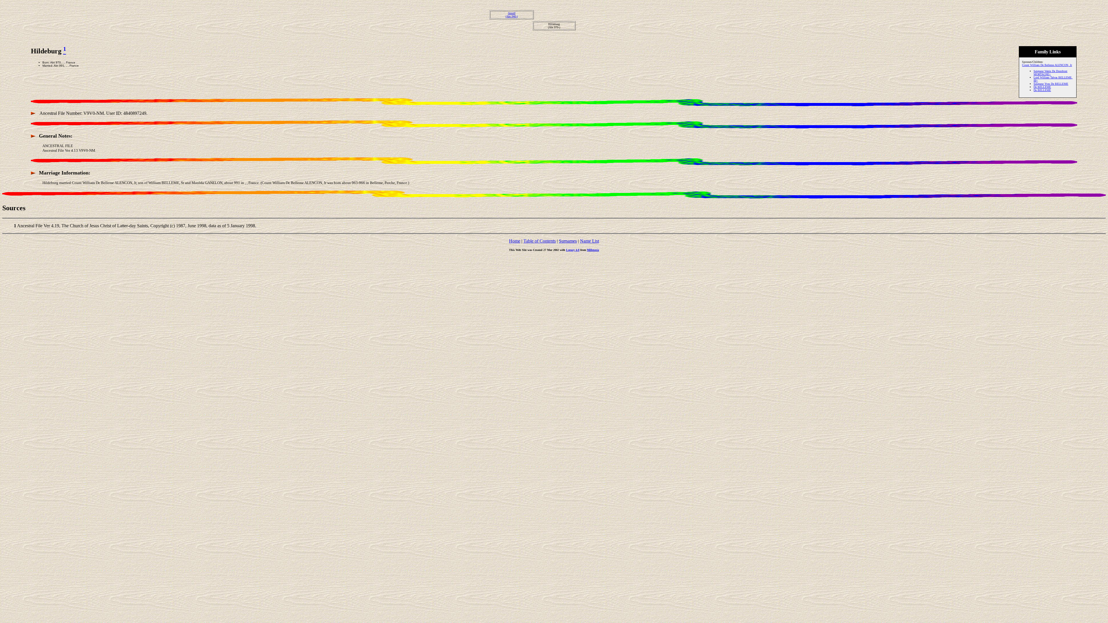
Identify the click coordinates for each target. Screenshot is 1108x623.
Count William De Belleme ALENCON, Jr (1047, 65)
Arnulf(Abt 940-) (512, 15)
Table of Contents (539, 241)
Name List (589, 241)
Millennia (593, 250)
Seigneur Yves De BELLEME (1051, 83)
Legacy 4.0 (572, 250)
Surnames (568, 241)
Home (514, 241)
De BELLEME (1042, 87)
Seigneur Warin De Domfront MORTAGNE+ (1050, 73)
